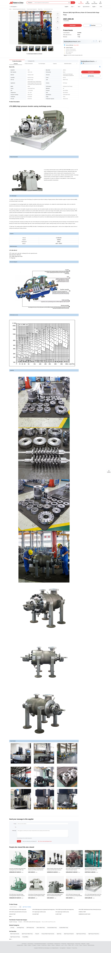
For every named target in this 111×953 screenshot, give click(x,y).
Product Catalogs (27, 906)
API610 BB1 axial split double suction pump (18, 911)
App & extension (86, 6)
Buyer (72, 6)
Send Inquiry (72, 25)
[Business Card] (99, 66)
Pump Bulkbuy (25, 936)
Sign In (65, 55)
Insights (88, 943)
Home (10, 9)
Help (79, 6)
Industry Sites (63, 943)
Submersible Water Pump (48, 9)
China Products (30, 943)
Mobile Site (83, 943)
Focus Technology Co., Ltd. (47, 947)
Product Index (77, 943)
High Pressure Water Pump (27, 933)
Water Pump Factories (14, 933)
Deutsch (53, 945)
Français (38, 945)
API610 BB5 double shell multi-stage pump (17, 909)
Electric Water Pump (41, 927)
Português (34, 945)
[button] (74, 63)
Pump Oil (37, 933)
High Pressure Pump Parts (93, 933)
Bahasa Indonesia (91, 945)
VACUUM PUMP (35, 914)
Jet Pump (12, 927)
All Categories (13, 6)
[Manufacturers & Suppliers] (16, 2)
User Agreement (62, 947)
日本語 (69, 945)
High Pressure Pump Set (69, 933)
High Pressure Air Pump (15, 936)
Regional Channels (70, 943)
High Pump (59, 933)
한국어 (66, 945)
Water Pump (40, 9)
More (10, 939)
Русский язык (44, 945)
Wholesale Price (57, 943)
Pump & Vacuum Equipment (32, 9)
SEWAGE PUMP (12, 914)
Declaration (69, 947)
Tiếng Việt (85, 945)
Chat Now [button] (93, 25)
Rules (101, 6)
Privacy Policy (74, 947)
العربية (62, 945)
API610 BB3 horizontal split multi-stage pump (64, 909)
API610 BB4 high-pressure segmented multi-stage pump (43, 909)
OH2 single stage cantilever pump (62, 911)
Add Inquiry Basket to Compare (35, 53)
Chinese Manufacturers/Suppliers (40, 943)
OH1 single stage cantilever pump (39, 911)
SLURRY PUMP (58, 914)
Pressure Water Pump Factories (48, 933)
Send (19, 841)
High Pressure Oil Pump (81, 933)
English (25, 945)
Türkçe (80, 945)
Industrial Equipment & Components (19, 9)
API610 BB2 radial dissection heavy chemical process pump (90, 909)
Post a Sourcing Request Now (45, 841)
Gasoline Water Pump (63, 927)
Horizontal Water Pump (52, 927)
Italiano (49, 945)
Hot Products (24, 943)
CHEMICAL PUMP (82, 911)
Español (29, 945)
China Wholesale (50, 943)
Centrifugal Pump (20, 927)
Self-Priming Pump (30, 927)
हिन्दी (72, 945)
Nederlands (58, 945)
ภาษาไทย (76, 945)
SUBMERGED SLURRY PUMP (84, 914)
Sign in (100, 3)
